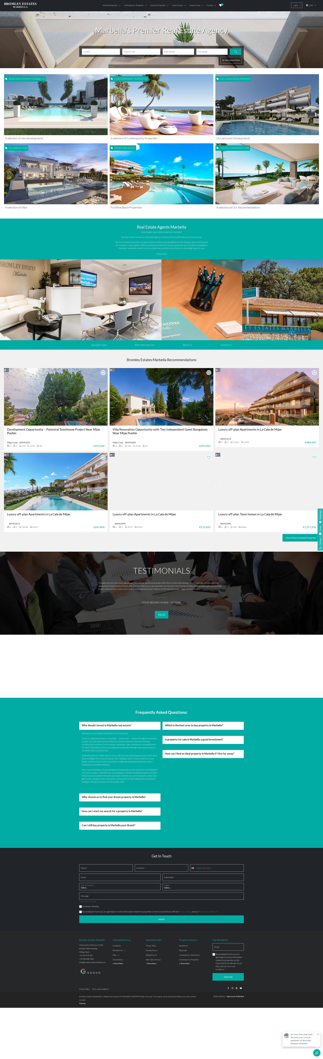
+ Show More (118, 963)
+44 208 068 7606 (86, 959)
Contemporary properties (134, 5)
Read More (161, 597)
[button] (80, 596)
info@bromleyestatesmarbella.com (92, 962)
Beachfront (183, 946)
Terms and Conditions (207, 911)
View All (161, 614)
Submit (161, 919)
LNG (310, 5)
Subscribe (228, 977)
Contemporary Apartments (189, 955)
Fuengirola (117, 946)
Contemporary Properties (189, 960)
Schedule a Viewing (90, 906)
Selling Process (151, 955)
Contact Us (226, 344)
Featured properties (158, 5)
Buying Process (98, 344)
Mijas (115, 955)
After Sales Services (144, 344)
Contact (210, 5)
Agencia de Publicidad (235, 996)
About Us (187, 344)
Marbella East (118, 950)
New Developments (110, 5)
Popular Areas (195, 5)
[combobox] (193, 868)
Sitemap (82, 1003)
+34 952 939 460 (86, 955)
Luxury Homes (177, 5)
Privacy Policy (185, 911)
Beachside (183, 950)
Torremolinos (118, 960)
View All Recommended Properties (301, 538)
